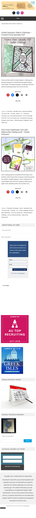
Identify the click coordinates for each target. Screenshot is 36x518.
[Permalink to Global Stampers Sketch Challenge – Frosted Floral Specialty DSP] (18, 76)
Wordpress (26, 505)
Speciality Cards (17, 111)
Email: (10, 264)
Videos (18, 113)
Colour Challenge (23, 210)
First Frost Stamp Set (13, 118)
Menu (18, 18)
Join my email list (6, 230)
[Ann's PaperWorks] (18, 9)
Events (21, 208)
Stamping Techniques (13, 208)
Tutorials (12, 113)
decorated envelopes (16, 115)
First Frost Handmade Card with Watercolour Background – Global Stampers (15, 132)
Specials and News (27, 111)
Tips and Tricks (5, 113)
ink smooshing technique (14, 215)
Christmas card (5, 115)
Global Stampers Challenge (21, 120)
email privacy (22, 273)
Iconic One (9, 505)
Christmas (9, 111)
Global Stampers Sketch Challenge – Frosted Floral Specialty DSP (16, 33)
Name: (10, 259)
